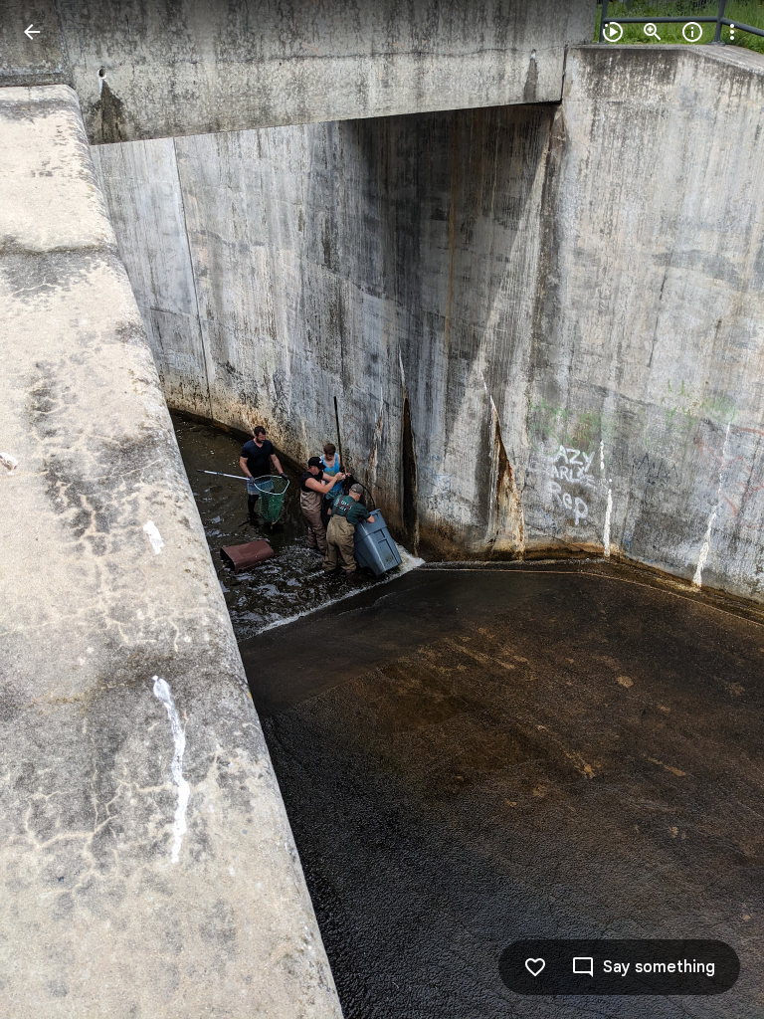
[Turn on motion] (613, 32)
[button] (56, 509)
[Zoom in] (652, 32)
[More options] (732, 32)
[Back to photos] (32, 32)
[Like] (535, 967)
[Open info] (692, 32)
